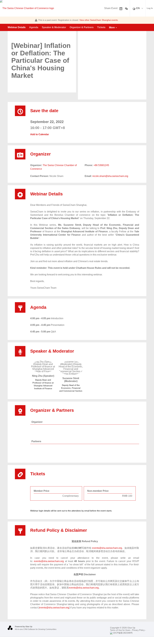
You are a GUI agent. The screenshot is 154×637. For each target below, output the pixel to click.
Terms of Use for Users (120, 630)
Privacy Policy (138, 630)
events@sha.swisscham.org (107, 548)
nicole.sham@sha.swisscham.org (110, 176)
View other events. (98, 20)
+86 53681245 (101, 165)
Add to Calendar (39, 134)
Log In (150, 8)
